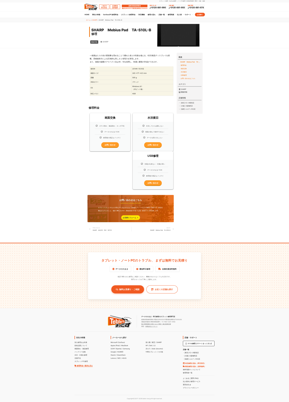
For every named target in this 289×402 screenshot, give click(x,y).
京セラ (148, 349)
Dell (150, 345)
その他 (160, 352)
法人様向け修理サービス (191, 381)
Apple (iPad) (115, 345)
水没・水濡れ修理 (81, 355)
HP (147, 345)
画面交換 (184, 68)
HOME (87, 14)
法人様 (179, 14)
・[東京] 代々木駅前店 (191, 353)
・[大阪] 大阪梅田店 (190, 356)
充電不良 (78, 358)
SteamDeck (121, 355)
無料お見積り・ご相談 (129, 289)
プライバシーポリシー (191, 388)
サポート (188, 14)
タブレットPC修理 (81, 361)
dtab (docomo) (157, 349)
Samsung (126, 349)
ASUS (124, 358)
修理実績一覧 (187, 373)
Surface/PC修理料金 (110, 14)
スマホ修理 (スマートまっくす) (198, 343)
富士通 (148, 342)
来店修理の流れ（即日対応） (195, 363)
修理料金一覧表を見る (85, 366)
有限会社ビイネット (151, 326)
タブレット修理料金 (128, 14)
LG (154, 345)
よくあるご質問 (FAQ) (191, 378)
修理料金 (183, 65)
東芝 (153, 342)
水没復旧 (184, 72)
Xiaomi (113, 355)
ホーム (88, 20)
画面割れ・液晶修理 (82, 349)
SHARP (94, 20)
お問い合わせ (110, 145)
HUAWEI (120, 352)
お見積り (200, 14)
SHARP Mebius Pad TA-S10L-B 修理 (190, 62)
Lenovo (113, 358)
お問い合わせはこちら (188, 78)
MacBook (124, 345)
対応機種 (141, 14)
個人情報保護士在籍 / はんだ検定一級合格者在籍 (156, 324)
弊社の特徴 (96, 14)
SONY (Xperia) (116, 349)
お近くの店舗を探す (164, 289)
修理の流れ (152, 14)
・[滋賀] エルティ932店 (191, 359)
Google (113, 352)
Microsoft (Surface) (118, 342)
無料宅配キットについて (191, 369)
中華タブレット (151, 352)
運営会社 (186, 385)
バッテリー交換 (80, 352)
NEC (119, 358)
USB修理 (184, 75)
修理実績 (171, 14)
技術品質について (81, 345)
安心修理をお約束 (81, 342)
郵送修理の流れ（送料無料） (195, 366)
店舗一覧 (161, 14)
